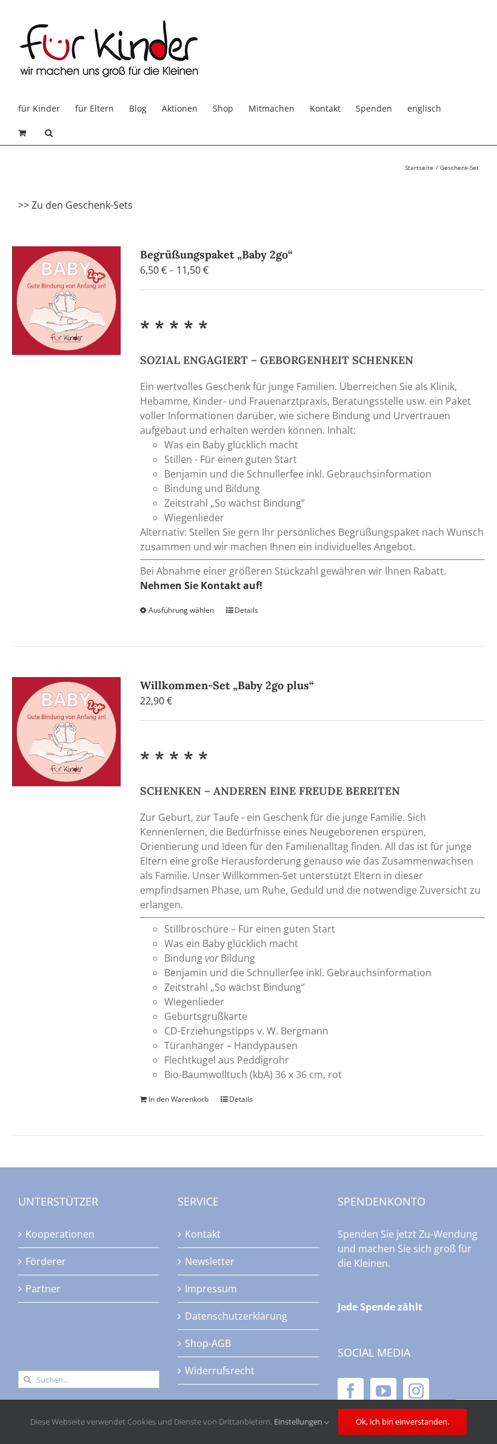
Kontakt (203, 1234)
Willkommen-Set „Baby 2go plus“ (227, 685)
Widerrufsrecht (220, 1370)
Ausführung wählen (181, 610)
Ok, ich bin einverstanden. (402, 1421)
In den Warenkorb (178, 1099)
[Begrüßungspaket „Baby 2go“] (66, 300)
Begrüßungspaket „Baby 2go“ (216, 254)
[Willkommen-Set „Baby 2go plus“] (66, 731)
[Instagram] (416, 1391)
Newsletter (210, 1261)
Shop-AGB (208, 1343)
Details (246, 610)
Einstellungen (299, 1421)
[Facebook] (351, 1391)
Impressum (211, 1288)
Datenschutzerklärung (236, 1316)
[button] (49, 133)
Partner (43, 1288)
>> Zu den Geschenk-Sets (75, 205)
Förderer (45, 1261)
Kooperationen (60, 1234)
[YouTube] (383, 1391)
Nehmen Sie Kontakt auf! (201, 585)
